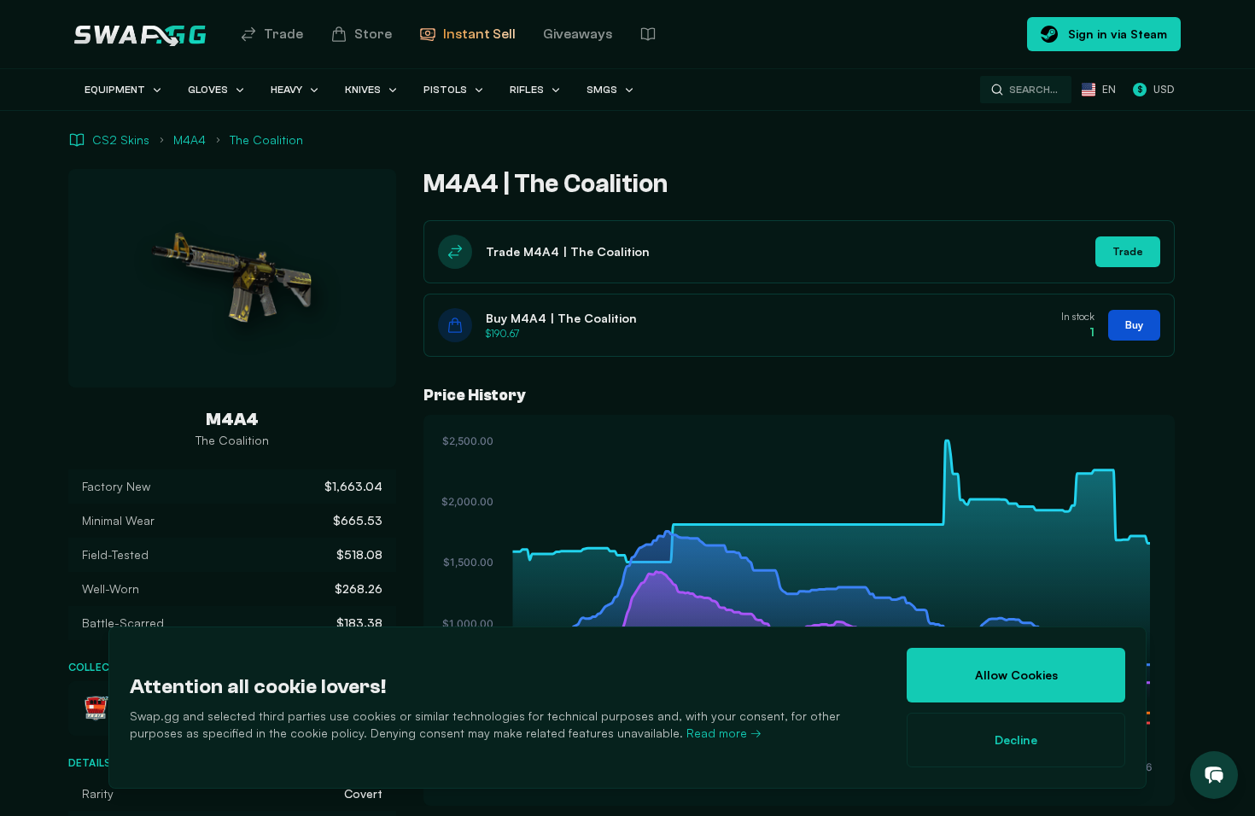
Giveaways (577, 34)
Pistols (445, 90)
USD (1155, 89)
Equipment (115, 90)
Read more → (724, 733)
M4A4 (189, 139)
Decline (1016, 739)
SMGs (602, 90)
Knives (363, 90)
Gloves (208, 90)
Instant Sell (479, 34)
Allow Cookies (1016, 674)
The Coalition (266, 139)
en (1109, 89)
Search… (1033, 90)
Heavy (286, 90)
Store (373, 34)
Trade (283, 34)
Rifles (527, 90)
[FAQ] (648, 34)
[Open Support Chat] (1214, 775)
